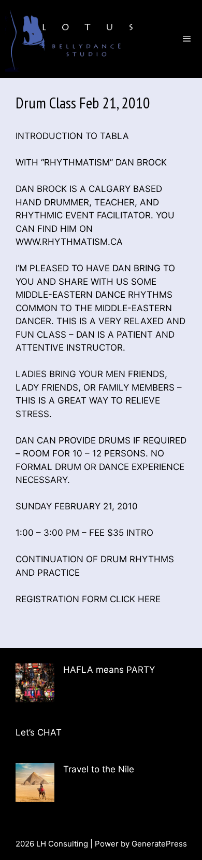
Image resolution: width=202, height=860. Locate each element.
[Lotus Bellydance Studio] (72, 39)
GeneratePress (159, 844)
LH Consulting (62, 844)
